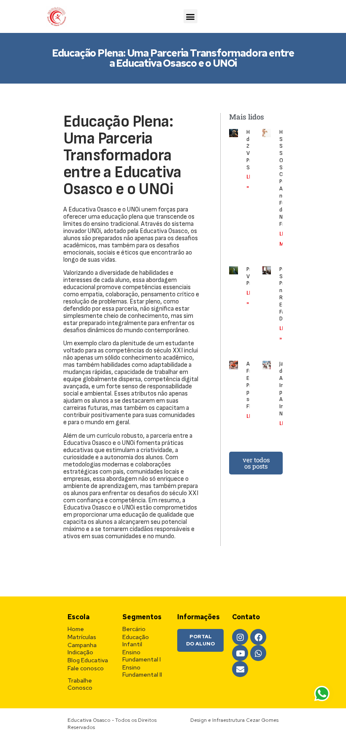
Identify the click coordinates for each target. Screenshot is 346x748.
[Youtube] (240, 653)
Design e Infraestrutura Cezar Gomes (234, 720)
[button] (190, 16)
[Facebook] (258, 637)
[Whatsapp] (258, 653)
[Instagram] (240, 637)
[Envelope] (240, 669)
